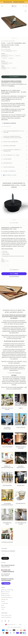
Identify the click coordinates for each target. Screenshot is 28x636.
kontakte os (11, 85)
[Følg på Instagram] (5, 621)
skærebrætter (18, 372)
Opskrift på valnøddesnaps (6, 617)
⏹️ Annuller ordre (4, 599)
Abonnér (5, 558)
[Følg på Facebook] (2, 621)
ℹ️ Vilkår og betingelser (5, 595)
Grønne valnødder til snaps (6, 615)
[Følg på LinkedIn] (8, 621)
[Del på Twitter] (6, 126)
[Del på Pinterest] (7, 126)
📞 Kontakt (3, 607)
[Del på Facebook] (4, 126)
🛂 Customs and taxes (5, 591)
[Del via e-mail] (9, 126)
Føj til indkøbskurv (14, 76)
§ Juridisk (3, 601)
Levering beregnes (9, 50)
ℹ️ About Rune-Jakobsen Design (7, 589)
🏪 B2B (2, 605)
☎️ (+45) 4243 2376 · (8, 1)
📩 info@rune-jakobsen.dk (18, 1)
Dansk (20, 624)
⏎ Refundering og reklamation (6, 597)
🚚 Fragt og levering (5, 593)
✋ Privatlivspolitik (4, 603)
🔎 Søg (2, 609)
